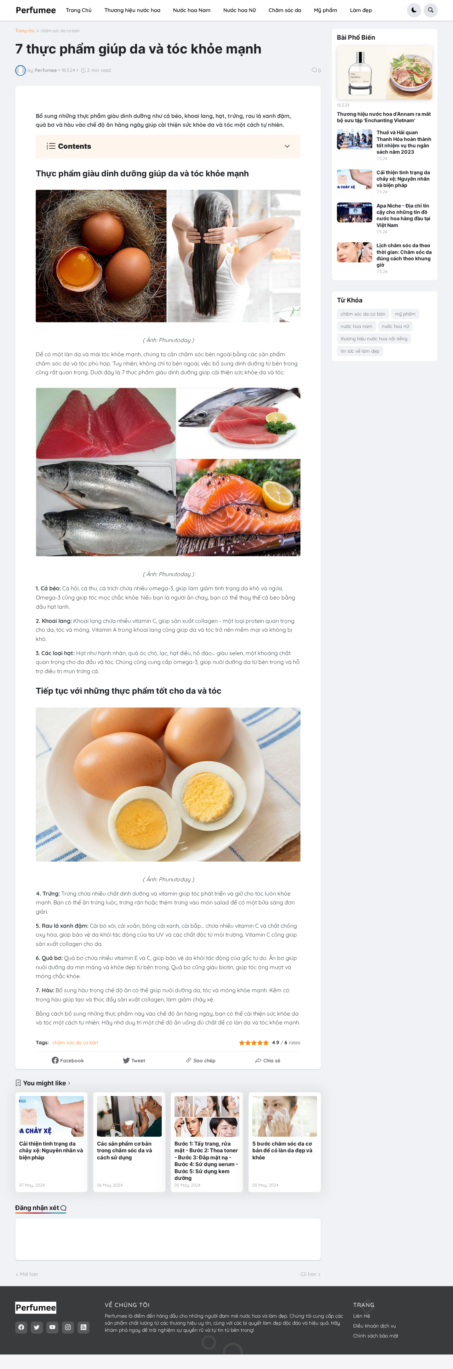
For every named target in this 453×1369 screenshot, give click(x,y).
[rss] (84, 1328)
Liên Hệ (361, 1316)
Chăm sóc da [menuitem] (285, 10)
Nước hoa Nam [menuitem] (192, 10)
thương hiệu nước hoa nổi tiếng (374, 338)
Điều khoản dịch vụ (374, 1326)
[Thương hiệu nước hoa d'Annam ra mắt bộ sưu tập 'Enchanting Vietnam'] (384, 73)
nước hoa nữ (395, 326)
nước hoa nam (356, 326)
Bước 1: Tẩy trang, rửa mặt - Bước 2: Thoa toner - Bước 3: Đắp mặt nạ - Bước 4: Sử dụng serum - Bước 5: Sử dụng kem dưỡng (206, 1161)
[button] (414, 10)
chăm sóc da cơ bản (60, 31)
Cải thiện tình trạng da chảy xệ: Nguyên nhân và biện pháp (51, 1150)
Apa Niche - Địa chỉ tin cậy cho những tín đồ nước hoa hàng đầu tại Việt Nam (403, 215)
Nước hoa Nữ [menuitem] (239, 10)
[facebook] (21, 1328)
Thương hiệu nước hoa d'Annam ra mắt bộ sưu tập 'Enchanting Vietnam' (384, 117)
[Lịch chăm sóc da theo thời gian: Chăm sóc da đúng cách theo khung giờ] (354, 252)
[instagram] (68, 1328)
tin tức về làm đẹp (360, 351)
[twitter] (37, 1328)
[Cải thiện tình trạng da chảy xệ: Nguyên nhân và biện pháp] (51, 1116)
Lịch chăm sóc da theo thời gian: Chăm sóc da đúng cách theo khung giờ (404, 255)
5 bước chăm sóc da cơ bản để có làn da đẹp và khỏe (282, 1150)
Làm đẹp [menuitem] (361, 10)
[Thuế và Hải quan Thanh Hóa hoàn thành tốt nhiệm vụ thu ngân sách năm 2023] (354, 139)
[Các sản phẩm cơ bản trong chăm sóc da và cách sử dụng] (129, 1116)
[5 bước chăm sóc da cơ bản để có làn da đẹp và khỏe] (284, 1116)
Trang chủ (25, 31)
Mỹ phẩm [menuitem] (325, 10)
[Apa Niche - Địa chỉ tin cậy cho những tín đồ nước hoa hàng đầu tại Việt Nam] (354, 212)
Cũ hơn (308, 1274)
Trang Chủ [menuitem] (79, 10)
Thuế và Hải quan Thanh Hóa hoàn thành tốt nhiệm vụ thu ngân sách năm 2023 (404, 142)
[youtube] (52, 1328)
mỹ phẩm (405, 314)
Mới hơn (29, 1274)
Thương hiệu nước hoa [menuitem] (132, 10)
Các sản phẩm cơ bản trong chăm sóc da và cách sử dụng (124, 1150)
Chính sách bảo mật (375, 1336)
